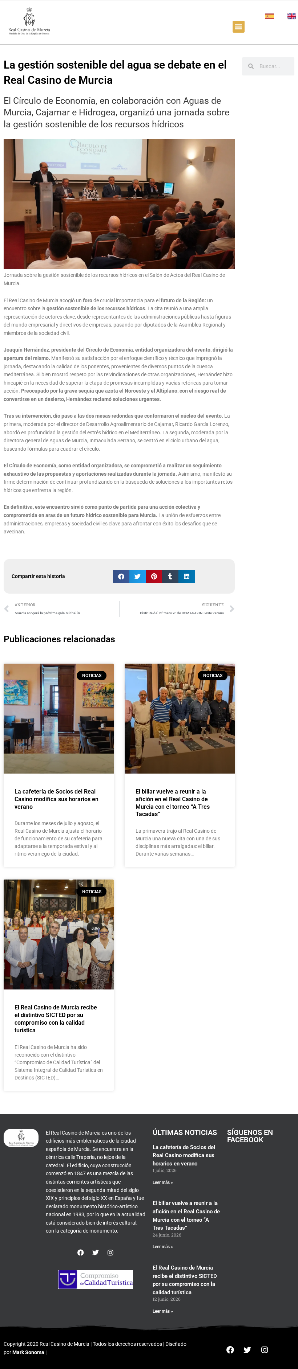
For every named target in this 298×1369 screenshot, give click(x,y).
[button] (239, 27)
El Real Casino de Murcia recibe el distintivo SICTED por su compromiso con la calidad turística (56, 1018)
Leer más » (163, 1182)
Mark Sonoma (28, 1352)
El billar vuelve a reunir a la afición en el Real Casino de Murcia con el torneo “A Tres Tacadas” (173, 802)
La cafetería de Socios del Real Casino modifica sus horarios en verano (56, 799)
